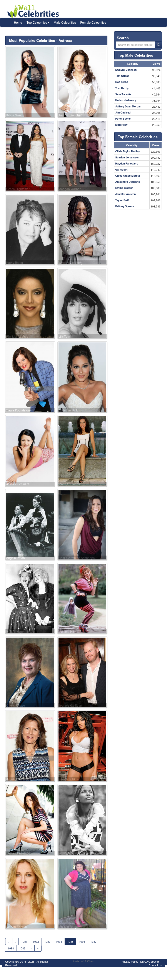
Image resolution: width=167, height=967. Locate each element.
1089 (22, 948)
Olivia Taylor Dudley (127, 151)
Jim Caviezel (123, 112)
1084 (59, 941)
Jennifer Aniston (125, 194)
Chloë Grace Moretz (127, 176)
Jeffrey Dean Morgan (128, 106)
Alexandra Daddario (127, 182)
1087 (93, 941)
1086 (82, 941)
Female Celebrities (93, 22)
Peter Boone (123, 118)
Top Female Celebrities (137, 136)
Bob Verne (121, 82)
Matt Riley (121, 125)
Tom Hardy (122, 88)
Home (18, 22)
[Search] (158, 44)
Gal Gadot (121, 169)
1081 (24, 941)
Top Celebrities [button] (37, 22)
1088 (11, 948)
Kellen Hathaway (125, 100)
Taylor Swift (122, 200)
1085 (70, 941)
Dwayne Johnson (126, 70)
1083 (47, 941)
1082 (36, 941)
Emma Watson (124, 188)
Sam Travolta (123, 94)
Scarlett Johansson (127, 157)
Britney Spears (124, 206)
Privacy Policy (130, 961)
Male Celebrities (65, 22)
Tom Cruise (122, 76)
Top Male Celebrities (135, 55)
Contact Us (155, 965)
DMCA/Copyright (150, 961)
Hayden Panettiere (126, 163)
